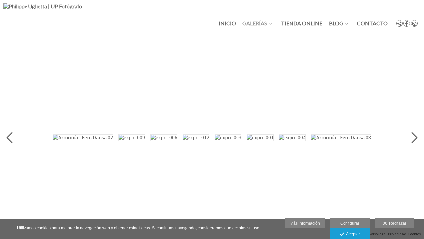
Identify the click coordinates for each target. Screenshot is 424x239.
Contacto (372, 23)
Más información (305, 223)
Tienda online (301, 23)
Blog (336, 23)
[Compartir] (399, 23)
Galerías (254, 23)
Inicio (227, 23)
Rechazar (396, 223)
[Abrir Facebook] (406, 23)
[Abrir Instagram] (414, 23)
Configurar (349, 223)
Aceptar (352, 234)
